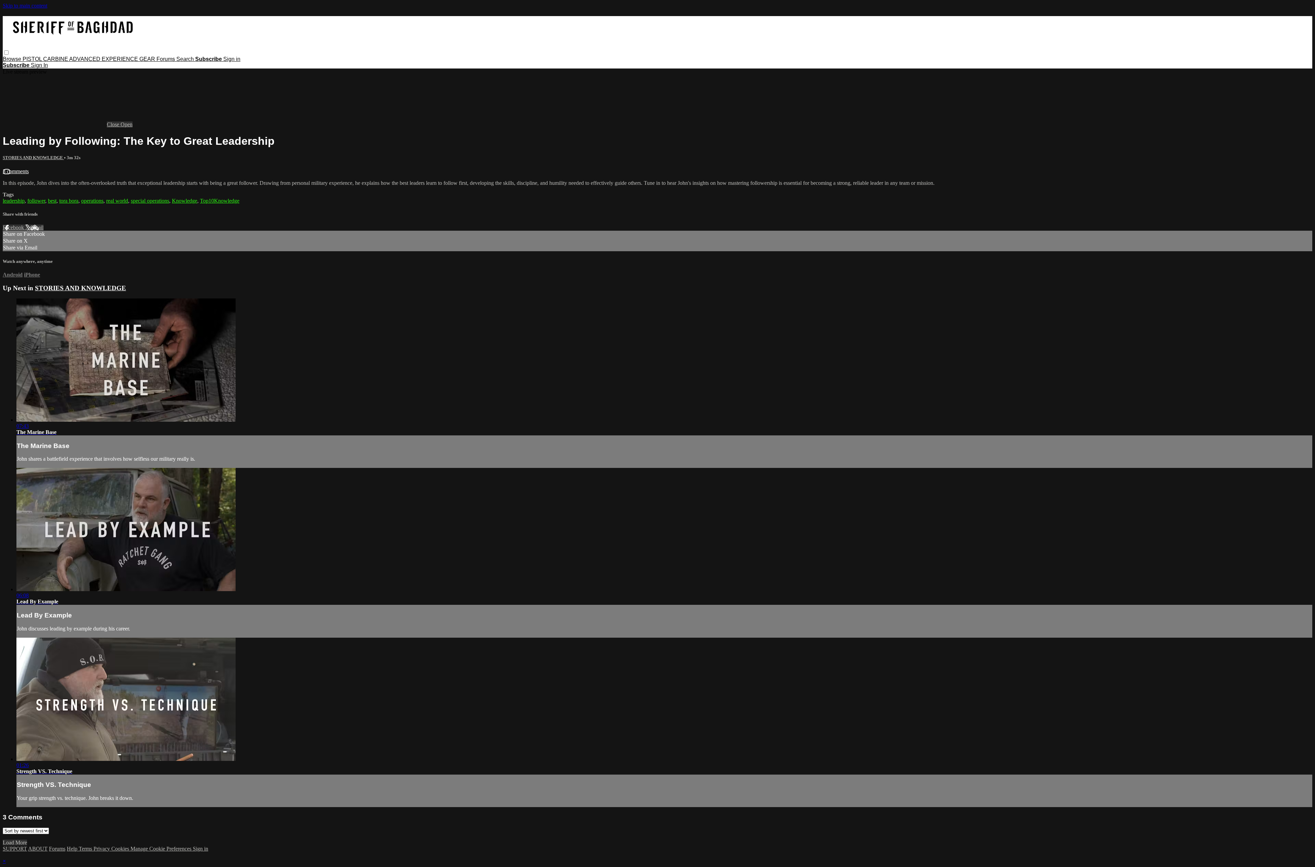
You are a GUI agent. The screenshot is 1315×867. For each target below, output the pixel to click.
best (52, 201)
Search (185, 59)
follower (36, 201)
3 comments (16, 171)
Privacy (102, 849)
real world (117, 201)
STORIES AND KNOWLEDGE (33, 157)
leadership (14, 201)
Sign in (231, 59)
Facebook (14, 227)
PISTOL (33, 59)
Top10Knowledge (219, 201)
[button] (6, 52)
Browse (13, 59)
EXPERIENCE (120, 59)
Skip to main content (25, 6)
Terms (86, 849)
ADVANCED (85, 59)
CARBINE (56, 59)
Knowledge (184, 201)
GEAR (147, 59)
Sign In (39, 65)
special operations (150, 201)
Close (114, 124)
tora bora (68, 201)
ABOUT (38, 849)
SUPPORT (15, 849)
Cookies (120, 849)
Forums (166, 59)
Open (127, 124)
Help (73, 849)
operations (92, 201)
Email (37, 227)
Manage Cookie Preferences (161, 849)
